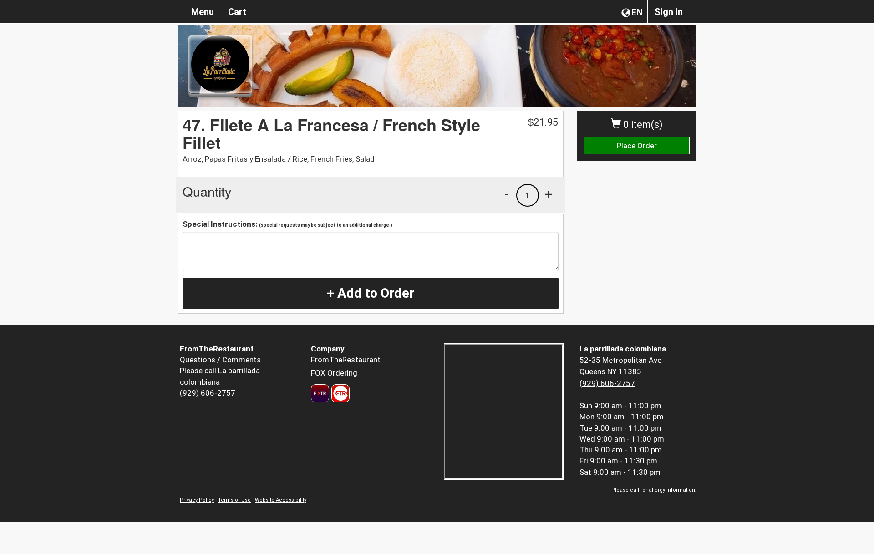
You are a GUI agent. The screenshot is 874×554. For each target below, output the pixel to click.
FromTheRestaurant (346, 359)
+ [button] (548, 194)
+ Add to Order (370, 293)
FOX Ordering (334, 372)
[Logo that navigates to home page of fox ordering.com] (339, 393)
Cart (237, 11)
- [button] (506, 194)
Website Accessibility (280, 500)
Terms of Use (234, 500)
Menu (202, 11)
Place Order (637, 145)
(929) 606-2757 (207, 392)
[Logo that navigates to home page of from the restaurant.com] (320, 393)
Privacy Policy (197, 500)
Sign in (669, 11)
